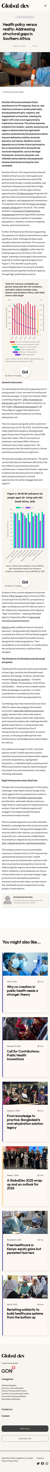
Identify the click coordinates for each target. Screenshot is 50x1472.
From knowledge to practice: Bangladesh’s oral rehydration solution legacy (25, 1121)
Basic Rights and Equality (11, 1399)
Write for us (25, 1428)
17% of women (16, 596)
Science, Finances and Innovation (14, 1391)
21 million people (25, 193)
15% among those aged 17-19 (27, 406)
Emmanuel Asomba (23, 897)
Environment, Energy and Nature (14, 1396)
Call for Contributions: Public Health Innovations (23, 1055)
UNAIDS (24, 249)
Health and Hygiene (25, 17)
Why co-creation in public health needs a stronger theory (22, 990)
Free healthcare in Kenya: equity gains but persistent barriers (24, 1249)
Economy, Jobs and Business (12, 1388)
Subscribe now (25, 1438)
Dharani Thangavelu (15, 376)
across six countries (20, 679)
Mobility (6, 627)
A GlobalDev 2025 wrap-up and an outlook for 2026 (25, 1184)
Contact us (7, 1409)
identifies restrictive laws (29, 797)
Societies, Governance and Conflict (15, 1393)
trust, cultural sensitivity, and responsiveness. (24, 843)
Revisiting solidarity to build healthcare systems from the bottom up (25, 1313)
